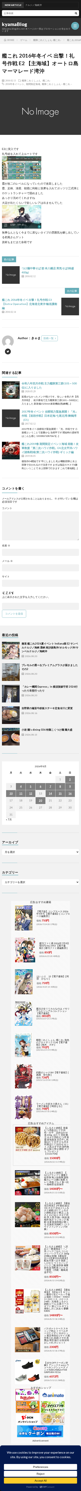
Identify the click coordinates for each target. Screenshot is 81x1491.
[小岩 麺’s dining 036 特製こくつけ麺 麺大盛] (11, 737)
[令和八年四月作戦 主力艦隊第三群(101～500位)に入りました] (11, 390)
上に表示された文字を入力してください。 (26, 597)
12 (30, 793)
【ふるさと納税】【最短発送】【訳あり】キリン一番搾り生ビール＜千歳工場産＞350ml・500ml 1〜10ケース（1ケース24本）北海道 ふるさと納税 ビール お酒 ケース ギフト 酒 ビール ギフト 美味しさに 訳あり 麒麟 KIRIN (57, 1300)
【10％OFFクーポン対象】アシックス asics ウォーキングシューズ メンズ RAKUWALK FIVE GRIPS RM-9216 (56, 1367)
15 (60, 793)
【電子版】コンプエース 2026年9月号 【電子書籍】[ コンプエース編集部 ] (53, 914)
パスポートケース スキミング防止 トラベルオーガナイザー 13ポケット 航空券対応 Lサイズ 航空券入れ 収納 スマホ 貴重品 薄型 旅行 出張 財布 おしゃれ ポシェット (57, 1335)
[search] (76, 13)
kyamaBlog (14, 24)
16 (70, 793)
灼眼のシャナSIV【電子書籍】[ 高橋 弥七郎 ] (52, 1073)
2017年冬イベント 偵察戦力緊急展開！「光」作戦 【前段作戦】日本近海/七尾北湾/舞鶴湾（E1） (50, 415)
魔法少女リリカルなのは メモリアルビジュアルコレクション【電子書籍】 (53, 1011)
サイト (6, 576)
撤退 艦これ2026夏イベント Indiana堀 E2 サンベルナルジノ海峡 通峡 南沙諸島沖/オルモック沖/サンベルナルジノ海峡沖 (50, 647)
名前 (6, 545)
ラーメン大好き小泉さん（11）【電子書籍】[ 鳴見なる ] (53, 1105)
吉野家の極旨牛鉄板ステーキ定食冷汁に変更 (47, 708)
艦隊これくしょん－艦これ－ (57, 84)
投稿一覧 (48, 338)
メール (7, 561)
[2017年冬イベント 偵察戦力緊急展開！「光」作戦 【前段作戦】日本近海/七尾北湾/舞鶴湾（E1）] (11, 418)
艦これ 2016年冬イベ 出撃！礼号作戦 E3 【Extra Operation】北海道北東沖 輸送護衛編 (29, 304)
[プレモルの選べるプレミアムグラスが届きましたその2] (11, 672)
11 (20, 793)
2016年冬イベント (14, 84)
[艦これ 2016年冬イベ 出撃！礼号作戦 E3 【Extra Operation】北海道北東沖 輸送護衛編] (70, 306)
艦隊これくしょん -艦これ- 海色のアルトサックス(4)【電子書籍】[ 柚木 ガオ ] (52, 1042)
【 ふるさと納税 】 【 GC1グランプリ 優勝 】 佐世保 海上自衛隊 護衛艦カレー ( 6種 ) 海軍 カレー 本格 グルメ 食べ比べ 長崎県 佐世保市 (56, 1178)
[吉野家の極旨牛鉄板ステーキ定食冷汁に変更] (11, 715)
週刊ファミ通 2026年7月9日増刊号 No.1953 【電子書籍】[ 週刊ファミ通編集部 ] (54, 945)
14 (50, 793)
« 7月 (9, 819)
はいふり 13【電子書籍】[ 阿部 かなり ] (53, 977)
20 (40, 800)
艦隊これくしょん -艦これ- (36, 80)
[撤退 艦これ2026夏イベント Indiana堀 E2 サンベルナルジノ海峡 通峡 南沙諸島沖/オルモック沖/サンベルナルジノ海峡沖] (11, 650)
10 (11, 793)
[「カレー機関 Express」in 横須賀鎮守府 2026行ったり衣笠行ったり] (11, 693)
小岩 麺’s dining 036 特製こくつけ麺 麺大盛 (47, 729)
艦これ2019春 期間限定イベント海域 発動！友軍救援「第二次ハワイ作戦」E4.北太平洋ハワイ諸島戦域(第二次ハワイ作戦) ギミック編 (50, 448)
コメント (7, 508)
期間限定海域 (33, 84)
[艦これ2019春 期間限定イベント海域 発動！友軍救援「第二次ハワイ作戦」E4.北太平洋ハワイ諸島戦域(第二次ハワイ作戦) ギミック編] (11, 450)
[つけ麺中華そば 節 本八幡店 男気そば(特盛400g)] (11, 275)
